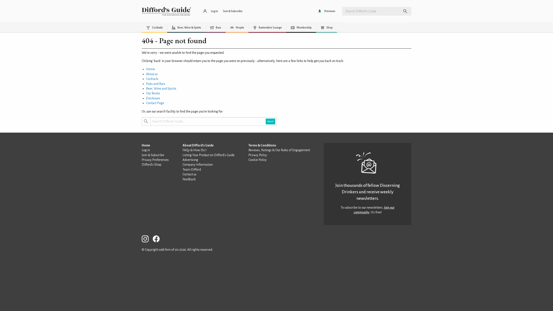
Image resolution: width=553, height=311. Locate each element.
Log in (146, 150)
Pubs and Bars (155, 84)
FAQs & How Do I (195, 150)
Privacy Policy (257, 155)
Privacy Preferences (155, 160)
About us (152, 74)
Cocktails (152, 79)
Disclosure (153, 98)
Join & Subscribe (153, 155)
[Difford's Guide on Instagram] (147, 239)
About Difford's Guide (198, 145)
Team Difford (192, 169)
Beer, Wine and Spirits (161, 88)
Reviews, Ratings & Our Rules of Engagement (279, 150)
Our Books (153, 93)
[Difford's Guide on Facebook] (158, 239)
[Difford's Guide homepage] (166, 11)
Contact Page (155, 103)
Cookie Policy (257, 160)
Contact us (189, 174)
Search (270, 121)
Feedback (189, 179)
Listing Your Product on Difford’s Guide (209, 155)
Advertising (190, 160)
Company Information (198, 164)
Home (150, 69)
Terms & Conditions (262, 145)
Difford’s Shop (151, 164)
